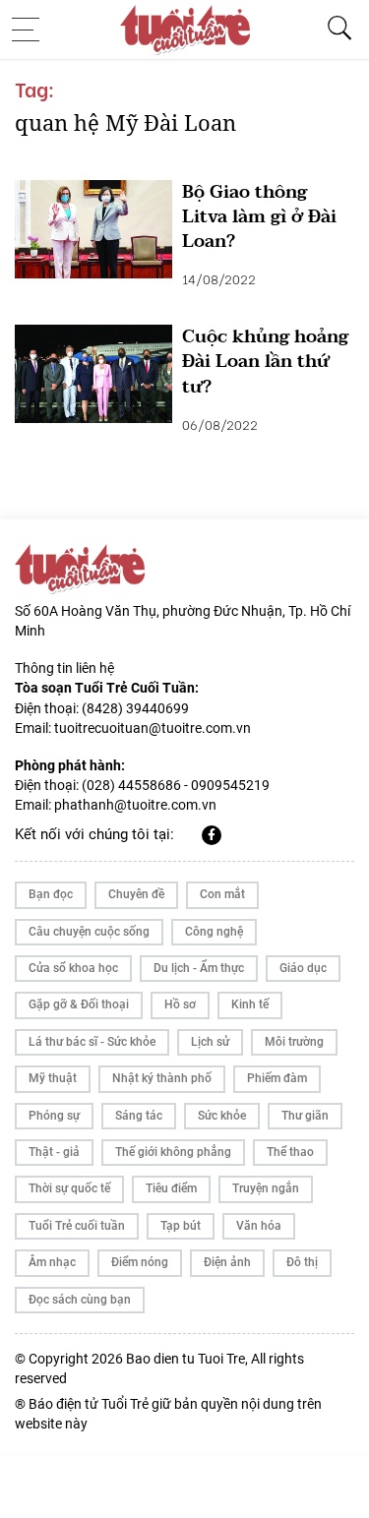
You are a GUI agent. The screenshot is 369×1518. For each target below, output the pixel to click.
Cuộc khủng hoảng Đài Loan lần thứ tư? (265, 362)
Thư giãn (305, 1116)
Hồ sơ (180, 1004)
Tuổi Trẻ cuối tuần (77, 1226)
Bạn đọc (51, 894)
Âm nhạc (52, 1262)
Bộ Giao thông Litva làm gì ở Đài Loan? (259, 217)
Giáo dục (303, 968)
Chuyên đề (136, 894)
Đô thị (302, 1262)
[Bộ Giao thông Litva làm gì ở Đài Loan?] (93, 229)
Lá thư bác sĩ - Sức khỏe (92, 1042)
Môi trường (294, 1042)
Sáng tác (138, 1116)
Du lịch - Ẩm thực (199, 968)
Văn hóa (258, 1226)
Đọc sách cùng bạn (80, 1299)
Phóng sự (54, 1116)
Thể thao (290, 1152)
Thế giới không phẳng (173, 1152)
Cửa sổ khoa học (73, 968)
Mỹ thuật (53, 1078)
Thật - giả (54, 1152)
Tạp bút (180, 1226)
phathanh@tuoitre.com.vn (135, 805)
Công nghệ (214, 932)
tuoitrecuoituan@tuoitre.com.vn (152, 728)
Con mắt (222, 894)
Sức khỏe (222, 1116)
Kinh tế (250, 1004)
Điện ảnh (227, 1262)
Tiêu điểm (171, 1188)
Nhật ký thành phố (162, 1078)
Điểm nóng (139, 1262)
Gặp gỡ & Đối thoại (79, 1004)
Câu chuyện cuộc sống (89, 932)
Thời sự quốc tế (69, 1188)
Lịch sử (210, 1042)
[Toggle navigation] (31, 29)
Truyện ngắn (265, 1188)
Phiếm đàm (277, 1078)
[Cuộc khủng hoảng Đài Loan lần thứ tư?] (93, 374)
